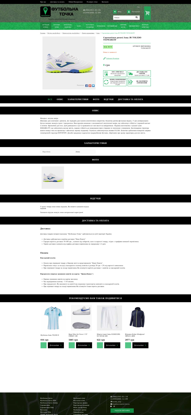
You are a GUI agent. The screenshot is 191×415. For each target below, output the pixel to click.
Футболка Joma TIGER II (50, 335)
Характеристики (78, 99)
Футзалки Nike (45, 412)
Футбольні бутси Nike (48, 400)
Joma (78, 152)
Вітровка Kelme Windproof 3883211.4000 (135, 335)
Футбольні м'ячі (79, 398)
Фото (96, 99)
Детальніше (54, 345)
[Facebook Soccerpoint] (111, 406)
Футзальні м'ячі (79, 400)
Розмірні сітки (92, 2)
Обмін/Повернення (76, 2)
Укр (135, 7)
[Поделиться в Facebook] (86, 85)
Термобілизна (78, 412)
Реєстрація (136, 11)
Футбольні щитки (79, 410)
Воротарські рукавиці (81, 405)
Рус (139, 7)
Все (50, 99)
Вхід (119, 11)
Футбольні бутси (46, 398)
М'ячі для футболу (80, 407)
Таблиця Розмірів (112, 58)
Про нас (43, 2)
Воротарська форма (80, 403)
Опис (60, 99)
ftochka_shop (116, 402)
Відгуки (109, 99)
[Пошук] (137, 17)
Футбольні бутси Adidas (49, 403)
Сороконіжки (45, 405)
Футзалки (43, 410)
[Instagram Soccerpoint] (114, 406)
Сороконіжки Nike (47, 407)
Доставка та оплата (57, 2)
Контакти (105, 2)
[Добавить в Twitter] (93, 85)
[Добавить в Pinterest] (90, 85)
